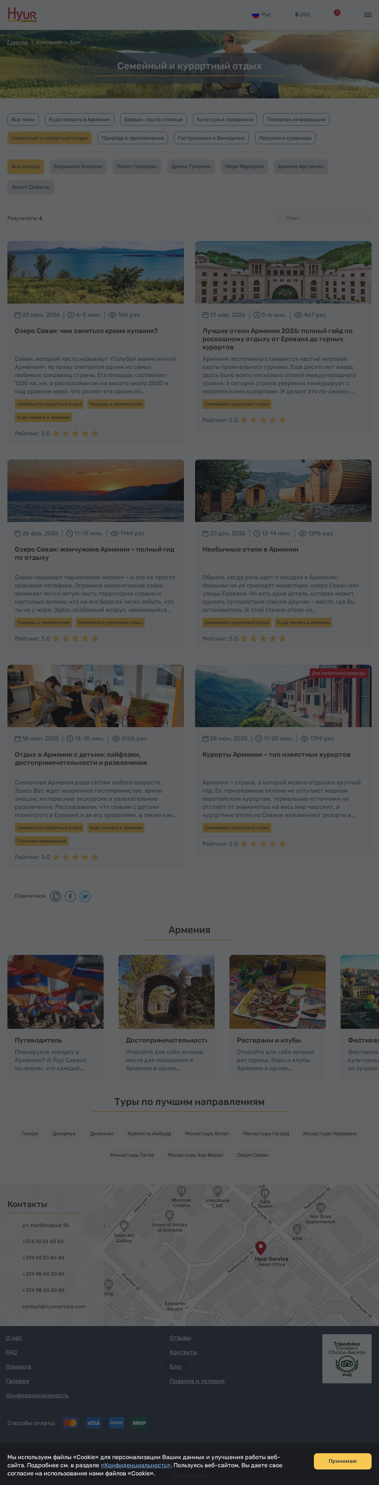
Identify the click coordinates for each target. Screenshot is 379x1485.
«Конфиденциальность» (136, 1465)
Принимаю (343, 1461)
